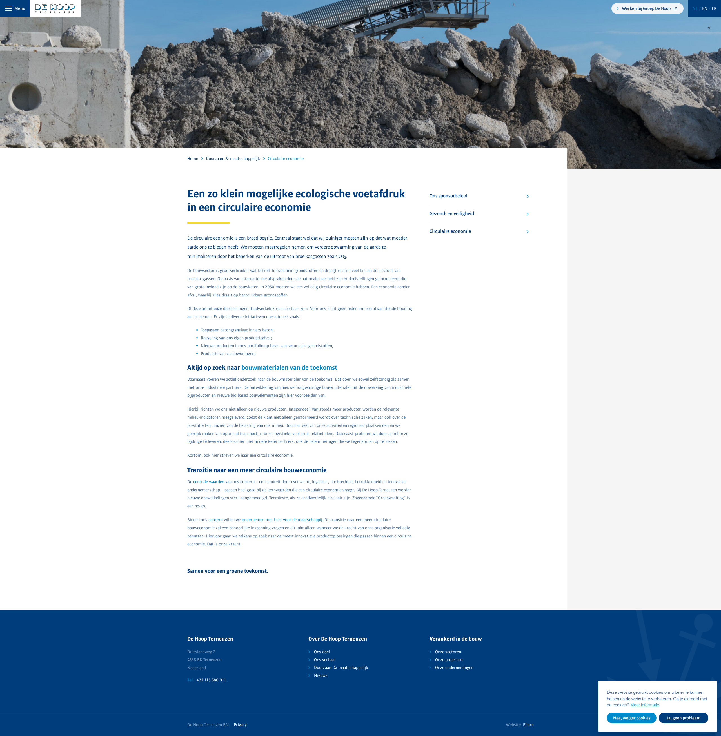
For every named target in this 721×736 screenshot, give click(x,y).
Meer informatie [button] (644, 704)
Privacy (240, 724)
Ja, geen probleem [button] (683, 718)
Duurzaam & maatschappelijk (341, 667)
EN (705, 8)
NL (696, 8)
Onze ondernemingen (454, 667)
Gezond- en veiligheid (452, 213)
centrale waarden (208, 481)
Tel (190, 680)
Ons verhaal (324, 659)
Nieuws (321, 675)
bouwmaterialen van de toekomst (289, 367)
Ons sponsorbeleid (448, 196)
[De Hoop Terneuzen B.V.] (38, 8)
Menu (19, 8)
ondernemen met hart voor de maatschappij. (282, 520)
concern (215, 520)
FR (714, 8)
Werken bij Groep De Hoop (646, 8)
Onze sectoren (448, 652)
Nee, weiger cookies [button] (632, 718)
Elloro (528, 724)
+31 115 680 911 (211, 680)
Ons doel (322, 652)
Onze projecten (448, 659)
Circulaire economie (450, 231)
